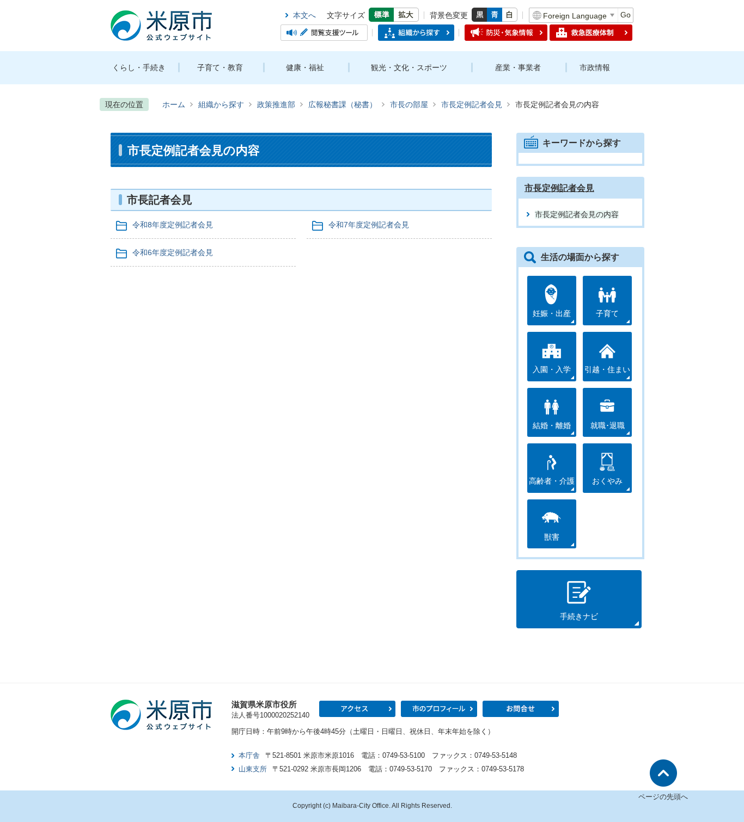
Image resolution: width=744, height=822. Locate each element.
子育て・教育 (220, 67)
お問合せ (521, 709)
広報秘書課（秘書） (342, 104)
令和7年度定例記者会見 (368, 224)
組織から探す (221, 104)
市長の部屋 (409, 104)
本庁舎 (249, 755)
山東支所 (253, 769)
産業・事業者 (518, 67)
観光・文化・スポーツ (409, 67)
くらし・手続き (139, 67)
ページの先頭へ (663, 797)
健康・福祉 (305, 67)
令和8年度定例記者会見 (172, 224)
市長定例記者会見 (471, 104)
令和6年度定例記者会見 (172, 252)
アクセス (357, 709)
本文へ (304, 15)
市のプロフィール (439, 709)
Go (625, 14)
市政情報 (595, 67)
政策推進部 (276, 104)
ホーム (173, 104)
